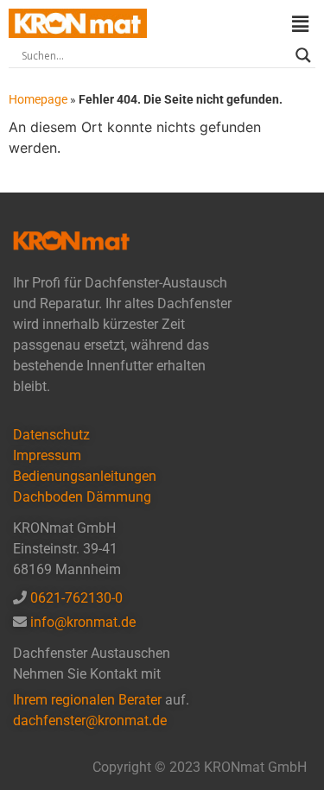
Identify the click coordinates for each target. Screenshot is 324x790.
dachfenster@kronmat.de (90, 720)
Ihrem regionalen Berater (89, 700)
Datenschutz (51, 435)
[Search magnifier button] (303, 55)
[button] (300, 24)
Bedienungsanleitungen (84, 476)
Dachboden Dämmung (82, 497)
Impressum (47, 455)
